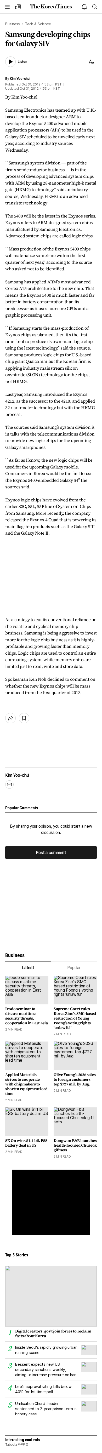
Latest (28, 967)
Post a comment (51, 852)
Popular (74, 967)
